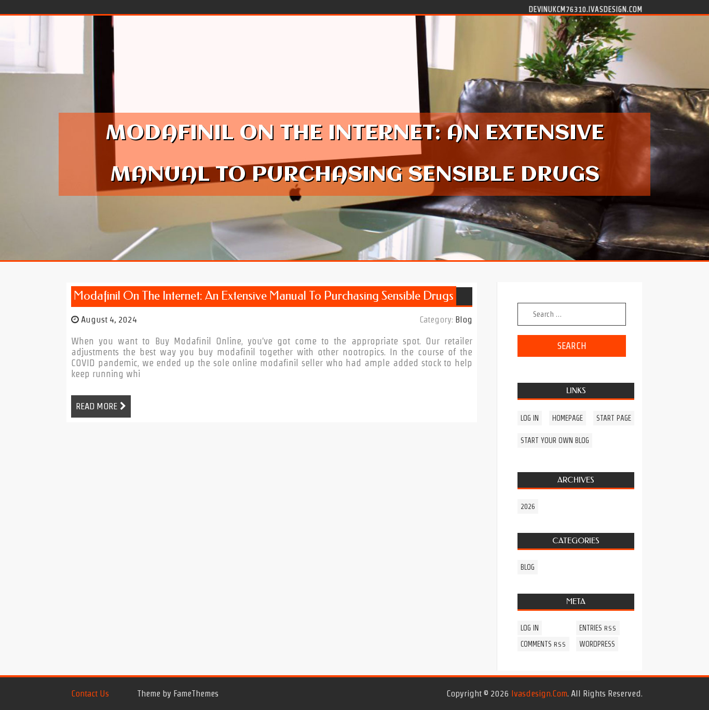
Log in (530, 418)
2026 (528, 506)
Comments (543, 644)
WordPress (597, 644)
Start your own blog (555, 440)
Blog (463, 319)
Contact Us (90, 693)
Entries (598, 628)
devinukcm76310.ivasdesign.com (586, 9)
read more (96, 406)
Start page (613, 418)
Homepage (567, 418)
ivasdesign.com (539, 693)
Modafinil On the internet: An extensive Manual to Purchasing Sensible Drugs (264, 296)
